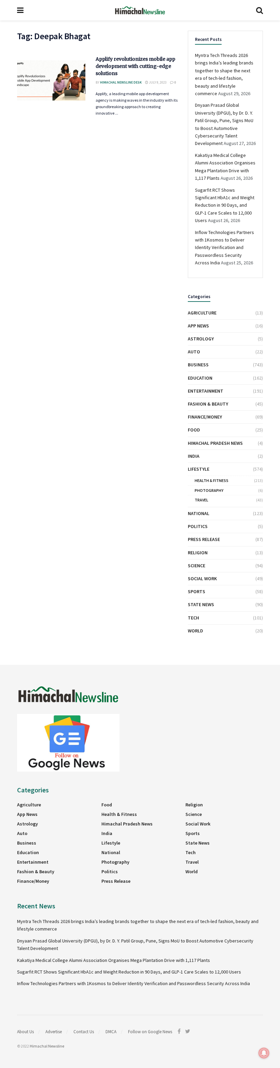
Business (198, 365)
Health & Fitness (211, 480)
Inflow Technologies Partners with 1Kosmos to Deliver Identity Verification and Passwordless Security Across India (224, 247)
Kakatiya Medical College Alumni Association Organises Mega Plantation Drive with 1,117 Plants (113, 960)
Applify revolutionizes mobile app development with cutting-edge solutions (135, 66)
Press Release (204, 539)
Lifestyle (198, 469)
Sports (196, 591)
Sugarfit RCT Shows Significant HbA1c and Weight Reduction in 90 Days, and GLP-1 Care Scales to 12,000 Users (224, 205)
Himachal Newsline (47, 1046)
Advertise (53, 1032)
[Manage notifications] (263, 1053)
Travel (201, 499)
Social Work (202, 578)
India (193, 456)
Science (196, 565)
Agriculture (202, 313)
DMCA (111, 1032)
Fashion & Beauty (208, 404)
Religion (198, 553)
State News (201, 604)
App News (198, 326)
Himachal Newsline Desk (121, 82)
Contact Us (83, 1032)
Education (200, 378)
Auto (194, 352)
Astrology (201, 339)
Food (194, 430)
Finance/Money (205, 417)
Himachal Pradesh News (215, 443)
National (198, 513)
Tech (193, 618)
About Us (25, 1032)
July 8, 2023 (157, 82)
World (195, 631)
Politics (198, 526)
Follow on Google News (150, 1032)
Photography (209, 490)
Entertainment (205, 391)
